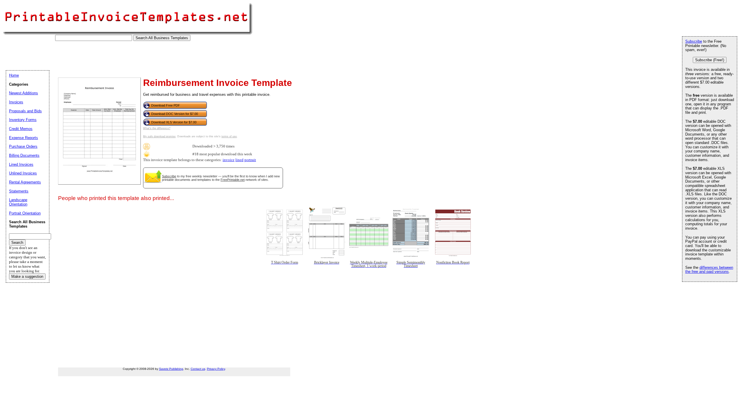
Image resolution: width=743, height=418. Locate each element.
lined (239, 160)
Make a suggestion (27, 276)
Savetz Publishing (171, 368)
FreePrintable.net (233, 179)
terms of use (229, 136)
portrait (250, 160)
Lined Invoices (21, 164)
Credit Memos (21, 129)
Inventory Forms (23, 120)
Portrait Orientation (25, 213)
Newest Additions (23, 93)
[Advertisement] (111, 54)
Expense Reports (23, 138)
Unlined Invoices (23, 173)
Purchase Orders (23, 146)
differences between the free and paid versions (709, 269)
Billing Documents (24, 155)
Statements (18, 191)
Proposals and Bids (25, 111)
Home (14, 75)
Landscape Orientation (18, 202)
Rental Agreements (25, 182)
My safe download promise (159, 136)
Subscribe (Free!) (709, 60)
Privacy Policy (216, 368)
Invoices (16, 102)
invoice (229, 160)
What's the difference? (156, 128)
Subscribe (169, 176)
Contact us (198, 368)
